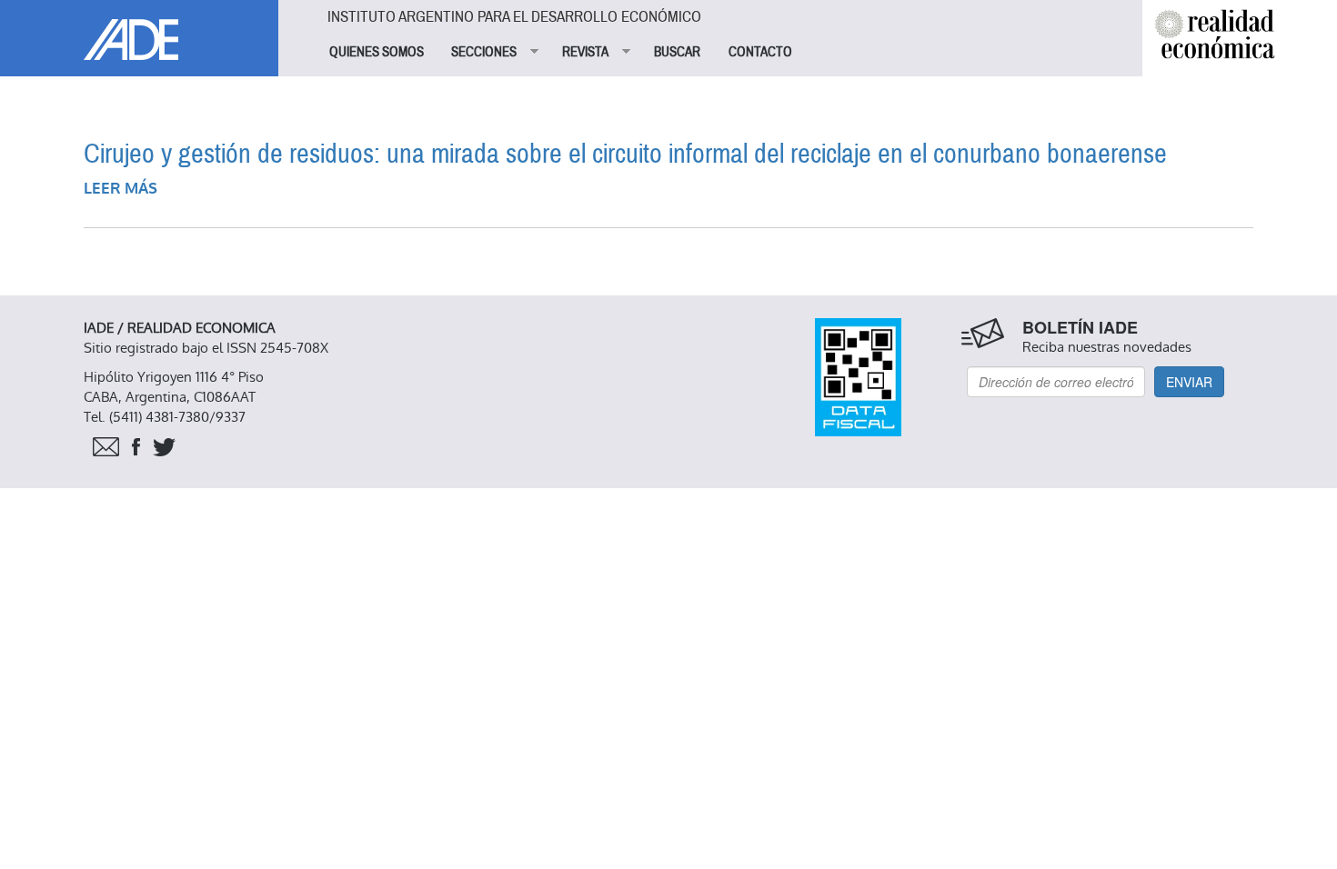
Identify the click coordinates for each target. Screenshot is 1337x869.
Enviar (1189, 382)
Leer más (120, 188)
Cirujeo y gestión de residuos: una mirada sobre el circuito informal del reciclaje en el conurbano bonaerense (625, 154)
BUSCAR (677, 52)
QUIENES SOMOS (376, 52)
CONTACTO (760, 52)
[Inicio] (139, 30)
